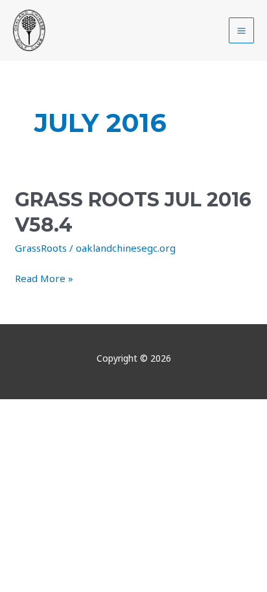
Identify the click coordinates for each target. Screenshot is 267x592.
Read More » (44, 277)
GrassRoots (41, 247)
